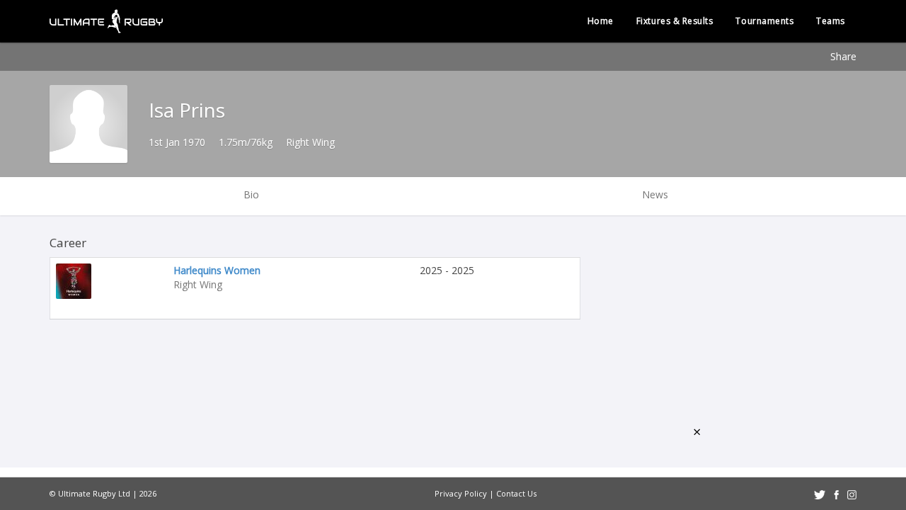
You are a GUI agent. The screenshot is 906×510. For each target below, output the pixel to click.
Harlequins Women (216, 270)
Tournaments (764, 21)
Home (600, 21)
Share (843, 56)
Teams (830, 21)
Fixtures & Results (674, 21)
